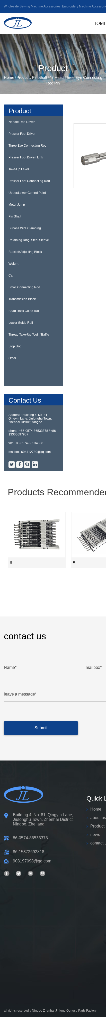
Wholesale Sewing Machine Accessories (32, 6)
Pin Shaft (39, 77)
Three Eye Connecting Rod (27, 145)
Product (23, 77)
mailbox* (94, 667)
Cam (11, 275)
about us (98, 817)
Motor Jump (16, 204)
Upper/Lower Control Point (27, 193)
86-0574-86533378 (30, 838)
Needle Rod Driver (21, 122)
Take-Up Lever (18, 169)
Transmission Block (22, 299)
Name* (10, 667)
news (95, 834)
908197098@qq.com (32, 861)
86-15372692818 (28, 852)
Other (12, 358)
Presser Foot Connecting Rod (29, 181)
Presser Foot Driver (22, 134)
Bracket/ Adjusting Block (25, 252)
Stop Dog (15, 346)
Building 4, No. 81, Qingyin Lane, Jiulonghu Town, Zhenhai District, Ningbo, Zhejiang (43, 819)
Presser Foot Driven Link (25, 157)
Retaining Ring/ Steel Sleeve (28, 240)
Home (9, 77)
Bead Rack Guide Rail (24, 311)
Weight (13, 263)
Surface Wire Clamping (24, 228)
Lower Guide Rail (20, 323)
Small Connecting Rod (24, 287)
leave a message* (20, 694)
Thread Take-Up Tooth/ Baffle (28, 334)
